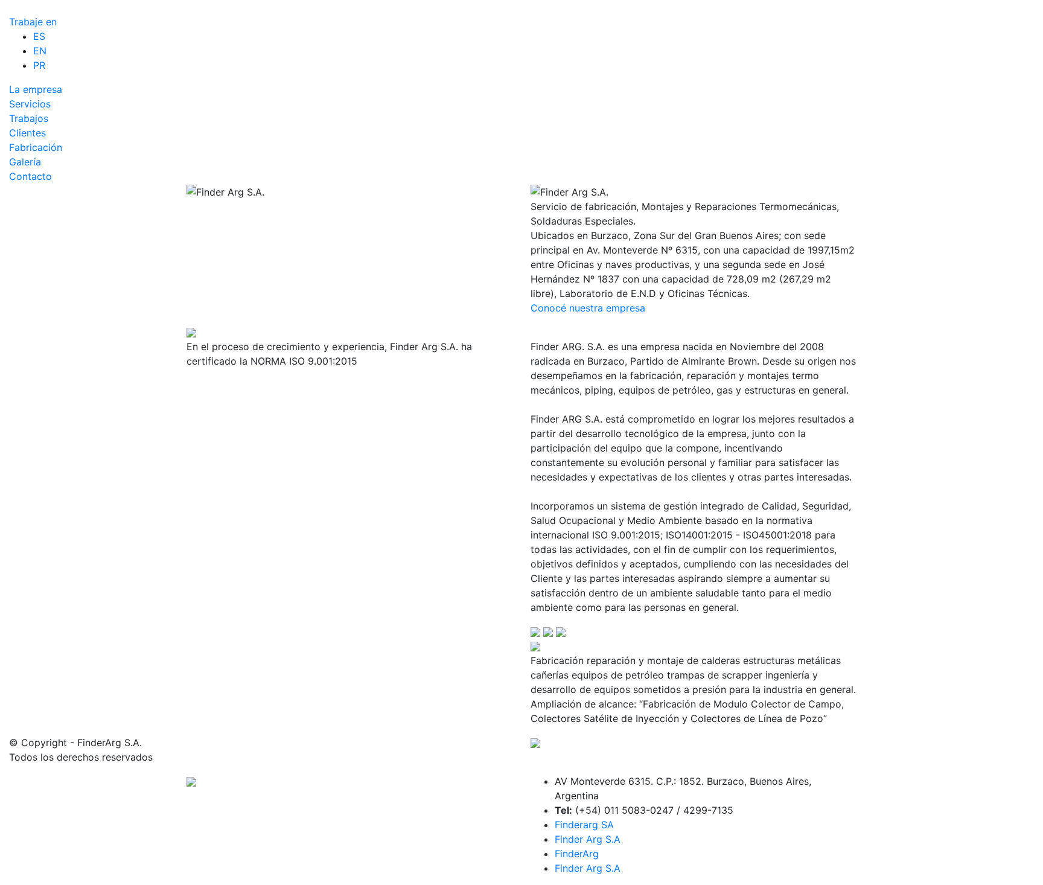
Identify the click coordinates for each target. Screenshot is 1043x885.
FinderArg (577, 854)
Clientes (27, 133)
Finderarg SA (584, 825)
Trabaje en (33, 22)
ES (39, 36)
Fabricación (35, 147)
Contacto (30, 176)
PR (39, 65)
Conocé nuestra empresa (588, 308)
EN (39, 51)
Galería (25, 162)
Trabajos (28, 118)
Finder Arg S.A (587, 839)
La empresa (35, 89)
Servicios (30, 104)
